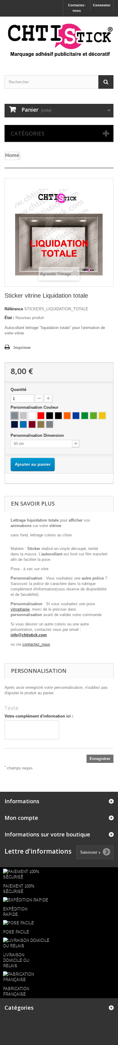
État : (9, 317)
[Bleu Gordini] (23, 424)
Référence (14, 309)
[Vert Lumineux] (93, 415)
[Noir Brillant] (49, 415)
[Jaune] (102, 415)
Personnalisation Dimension (38, 435)
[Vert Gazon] (84, 415)
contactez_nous (36, 644)
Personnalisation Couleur (35, 407)
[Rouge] (41, 415)
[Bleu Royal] (76, 415)
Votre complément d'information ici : (39, 716)
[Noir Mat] (58, 415)
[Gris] (14, 415)
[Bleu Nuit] (14, 424)
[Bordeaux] (32, 424)
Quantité (18, 389)
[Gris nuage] (23, 415)
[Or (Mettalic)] (41, 424)
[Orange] (67, 415)
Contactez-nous (77, 7)
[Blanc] (32, 415)
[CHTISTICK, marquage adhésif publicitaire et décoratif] (59, 40)
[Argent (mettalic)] (49, 424)
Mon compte (21, 817)
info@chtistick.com (29, 635)
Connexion (101, 5)
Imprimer (22, 347)
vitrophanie (20, 609)
